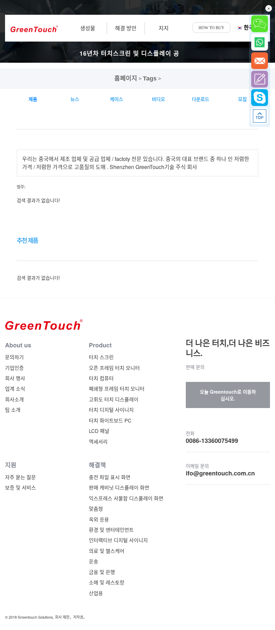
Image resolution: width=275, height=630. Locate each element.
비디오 (158, 99)
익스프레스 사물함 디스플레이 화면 (126, 498)
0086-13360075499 (212, 441)
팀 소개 (12, 409)
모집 (242, 99)
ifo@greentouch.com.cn (220, 473)
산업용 (96, 592)
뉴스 (74, 99)
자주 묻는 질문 (20, 476)
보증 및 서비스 (20, 487)
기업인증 (14, 367)
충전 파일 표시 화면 (109, 476)
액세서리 (98, 441)
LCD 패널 (99, 430)
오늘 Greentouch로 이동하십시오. (228, 395)
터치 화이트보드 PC (110, 420)
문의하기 (14, 356)
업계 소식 (15, 388)
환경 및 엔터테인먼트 (111, 529)
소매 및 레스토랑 (106, 582)
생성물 (87, 28)
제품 (33, 99)
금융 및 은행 (102, 571)
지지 (164, 28)
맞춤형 (96, 508)
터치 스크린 (101, 356)
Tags (150, 78)
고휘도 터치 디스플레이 (114, 399)
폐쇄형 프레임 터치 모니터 (117, 388)
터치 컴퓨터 (101, 378)
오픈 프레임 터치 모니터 (114, 367)
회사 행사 (15, 378)
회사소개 (14, 399)
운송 (93, 561)
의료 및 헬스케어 (106, 550)
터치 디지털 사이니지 (111, 409)
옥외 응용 (99, 519)
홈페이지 (125, 78)
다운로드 (200, 99)
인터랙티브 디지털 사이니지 (118, 539)
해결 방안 (125, 28)
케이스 (116, 99)
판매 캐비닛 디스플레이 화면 (119, 487)
